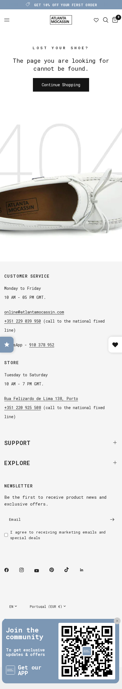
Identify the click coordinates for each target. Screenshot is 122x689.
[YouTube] (40, 571)
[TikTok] (70, 569)
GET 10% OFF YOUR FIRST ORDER (65, 5)
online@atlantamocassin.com (34, 312)
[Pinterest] (55, 570)
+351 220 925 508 (22, 407)
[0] (114, 20)
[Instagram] (25, 570)
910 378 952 (41, 344)
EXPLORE (17, 462)
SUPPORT (17, 442)
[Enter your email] (112, 519)
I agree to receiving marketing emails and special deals (58, 535)
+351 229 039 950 (22, 321)
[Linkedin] (85, 570)
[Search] (105, 20)
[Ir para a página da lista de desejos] (96, 20)
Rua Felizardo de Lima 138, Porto (41, 398)
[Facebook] (10, 570)
